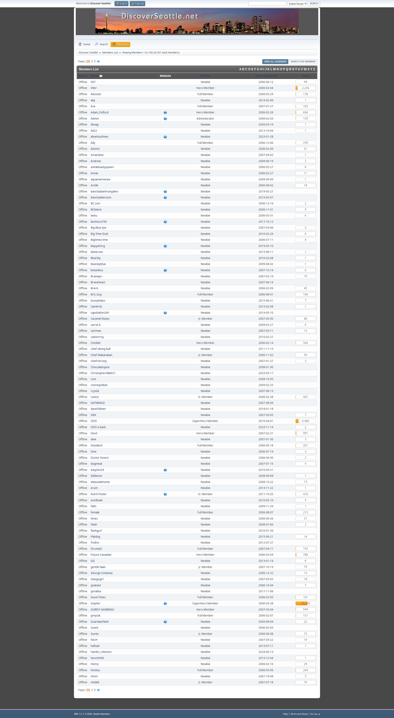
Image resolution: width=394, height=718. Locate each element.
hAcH (94, 640)
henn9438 (97, 658)
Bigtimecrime (99, 240)
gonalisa (96, 591)
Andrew (96, 161)
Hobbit (95, 682)
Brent (94, 288)
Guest (94, 627)
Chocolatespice (100, 367)
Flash (94, 524)
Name (95, 76)
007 (93, 82)
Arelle (94, 185)
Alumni (95, 149)
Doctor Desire (100, 458)
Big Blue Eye (98, 227)
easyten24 (97, 470)
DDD (94, 421)
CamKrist (96, 306)
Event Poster (99, 494)
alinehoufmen (99, 136)
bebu (94, 215)
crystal (95, 391)
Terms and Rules (299, 713)
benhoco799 (99, 222)
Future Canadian (101, 555)
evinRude (97, 500)
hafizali (95, 646)
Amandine (97, 155)
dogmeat (96, 464)
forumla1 (96, 549)
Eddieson (96, 476)
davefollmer (98, 409)
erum (94, 488)
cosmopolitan (99, 385)
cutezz (95, 397)
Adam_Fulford (100, 112)
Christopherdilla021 (103, 373)
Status (82, 76)
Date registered (266, 76)
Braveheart (98, 282)
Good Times (98, 597)
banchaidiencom (101, 197)
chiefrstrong (99, 361)
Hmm (94, 676)
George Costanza (101, 573)
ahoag (94, 124)
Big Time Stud (99, 234)
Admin (95, 118)
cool (93, 379)
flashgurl (96, 530)
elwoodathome (100, 482)
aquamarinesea (100, 179)
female (95, 512)
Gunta (94, 634)
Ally (93, 143)
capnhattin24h (100, 313)
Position (205, 76)
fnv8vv (95, 542)
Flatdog (95, 536)
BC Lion (95, 203)
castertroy (97, 337)
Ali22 (94, 131)
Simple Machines (101, 714)
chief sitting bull (100, 349)
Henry (95, 664)
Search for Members (303, 61)
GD (93, 561)
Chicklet (96, 343)
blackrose (97, 252)
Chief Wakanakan (101, 355)
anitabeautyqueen (102, 167)
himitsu (95, 670)
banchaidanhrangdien (104, 191)
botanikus (97, 270)
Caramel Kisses (100, 318)
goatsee (96, 585)
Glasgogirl (97, 579)
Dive (93, 451)
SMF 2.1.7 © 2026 (83, 714)
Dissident (96, 445)
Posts (305, 76)
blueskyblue (98, 264)
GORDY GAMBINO (102, 609)
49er (94, 88)
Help (285, 713)
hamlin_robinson (101, 652)
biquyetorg (98, 246)
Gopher (96, 603)
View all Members (275, 61)
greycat (95, 615)
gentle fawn (98, 567)
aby (93, 100)
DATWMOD (98, 403)
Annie (94, 173)
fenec (94, 518)
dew (93, 439)
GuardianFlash (100, 621)
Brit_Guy (96, 294)
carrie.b (96, 325)
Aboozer (96, 94)
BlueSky (96, 258)
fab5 (93, 506)
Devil (94, 433)
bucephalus (98, 300)
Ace (93, 106)
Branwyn (96, 276)
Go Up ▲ (315, 713)
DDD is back (98, 427)
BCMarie (96, 209)
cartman (96, 331)
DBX (93, 415)
